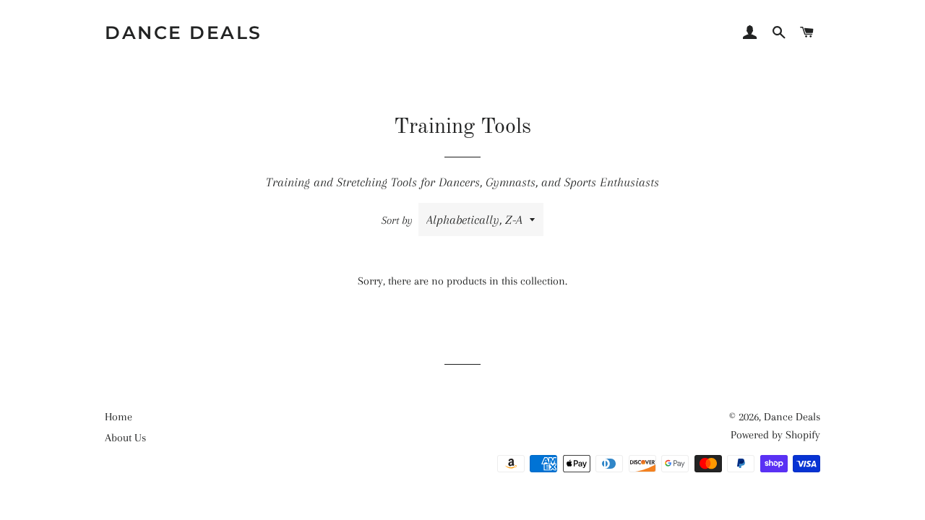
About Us (125, 437)
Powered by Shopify (775, 434)
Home (118, 416)
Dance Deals (183, 32)
